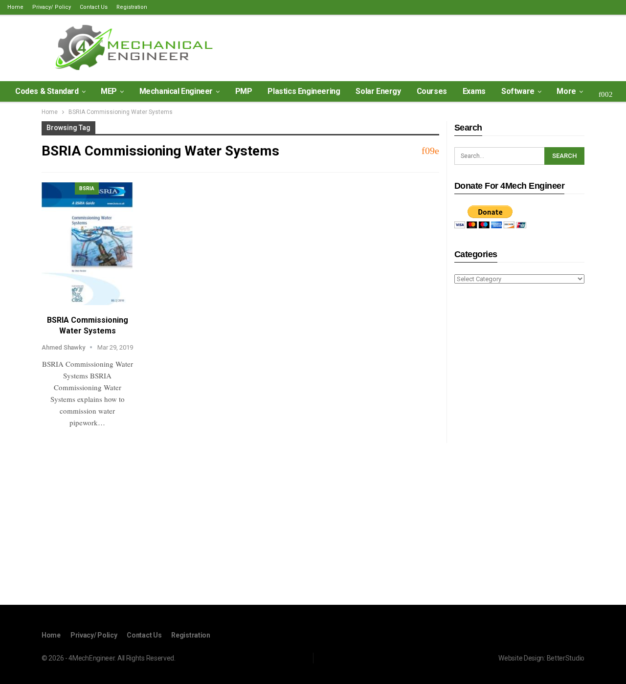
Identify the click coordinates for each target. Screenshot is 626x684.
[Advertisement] (519, 446)
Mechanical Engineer (176, 91)
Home (15, 7)
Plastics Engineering (304, 91)
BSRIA (86, 188)
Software (518, 91)
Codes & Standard (47, 91)
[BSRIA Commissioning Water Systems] (87, 243)
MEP (109, 91)
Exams (474, 91)
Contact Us (94, 7)
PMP (243, 91)
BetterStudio (565, 658)
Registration (131, 7)
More (566, 91)
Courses (432, 91)
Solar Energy (378, 91)
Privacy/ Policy (51, 7)
